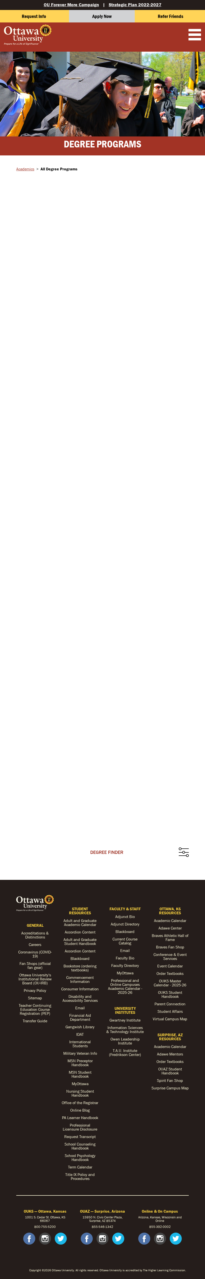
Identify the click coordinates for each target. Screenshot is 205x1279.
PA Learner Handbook (80, 1117)
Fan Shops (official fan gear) (35, 965)
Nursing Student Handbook (80, 1093)
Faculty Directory (125, 965)
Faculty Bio (125, 958)
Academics (25, 169)
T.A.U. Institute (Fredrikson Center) (125, 1052)
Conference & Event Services (170, 956)
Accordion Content (80, 932)
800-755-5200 (45, 1227)
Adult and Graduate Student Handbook (80, 941)
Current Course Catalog (125, 941)
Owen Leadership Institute (125, 1041)
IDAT (80, 1034)
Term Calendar (80, 1167)
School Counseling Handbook (80, 1146)
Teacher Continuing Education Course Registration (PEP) (35, 1009)
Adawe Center (170, 928)
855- (152, 1227)
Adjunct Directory (125, 924)
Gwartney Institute (125, 1020)
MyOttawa (80, 1083)
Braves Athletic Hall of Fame (170, 937)
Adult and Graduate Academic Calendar (80, 922)
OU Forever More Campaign (71, 4)
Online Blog (80, 1110)
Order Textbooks (170, 973)
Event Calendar (170, 966)
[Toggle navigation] (194, 35)
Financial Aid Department (80, 1017)
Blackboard (80, 958)
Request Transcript (80, 1136)
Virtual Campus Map (170, 1019)
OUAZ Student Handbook (170, 1071)
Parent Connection (170, 1004)
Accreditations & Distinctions (35, 935)
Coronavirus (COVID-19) (35, 954)
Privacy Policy (35, 990)
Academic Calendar (170, 920)
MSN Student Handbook (80, 1074)
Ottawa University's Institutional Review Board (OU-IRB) (35, 979)
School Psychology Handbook (80, 1157)
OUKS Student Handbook (170, 994)
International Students (80, 1044)
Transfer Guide (35, 1021)
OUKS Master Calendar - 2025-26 (170, 983)
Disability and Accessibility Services (80, 998)
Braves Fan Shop (170, 947)
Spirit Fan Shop (170, 1080)
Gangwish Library (80, 1027)
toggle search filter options (184, 852)
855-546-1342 (102, 1227)
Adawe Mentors (170, 1054)
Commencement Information (80, 979)
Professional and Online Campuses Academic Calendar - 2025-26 (125, 986)
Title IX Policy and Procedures (80, 1176)
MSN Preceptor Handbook (80, 1062)
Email (80, 1008)
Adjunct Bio (125, 916)
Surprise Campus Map (170, 1088)
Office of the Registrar (80, 1102)
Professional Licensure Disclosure (80, 1127)
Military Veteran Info (80, 1053)
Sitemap (35, 998)
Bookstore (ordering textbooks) (80, 968)
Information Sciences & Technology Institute (125, 1029)
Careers (35, 944)
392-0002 (163, 1227)
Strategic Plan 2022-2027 (135, 4)
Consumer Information (80, 989)
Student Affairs (170, 1011)
